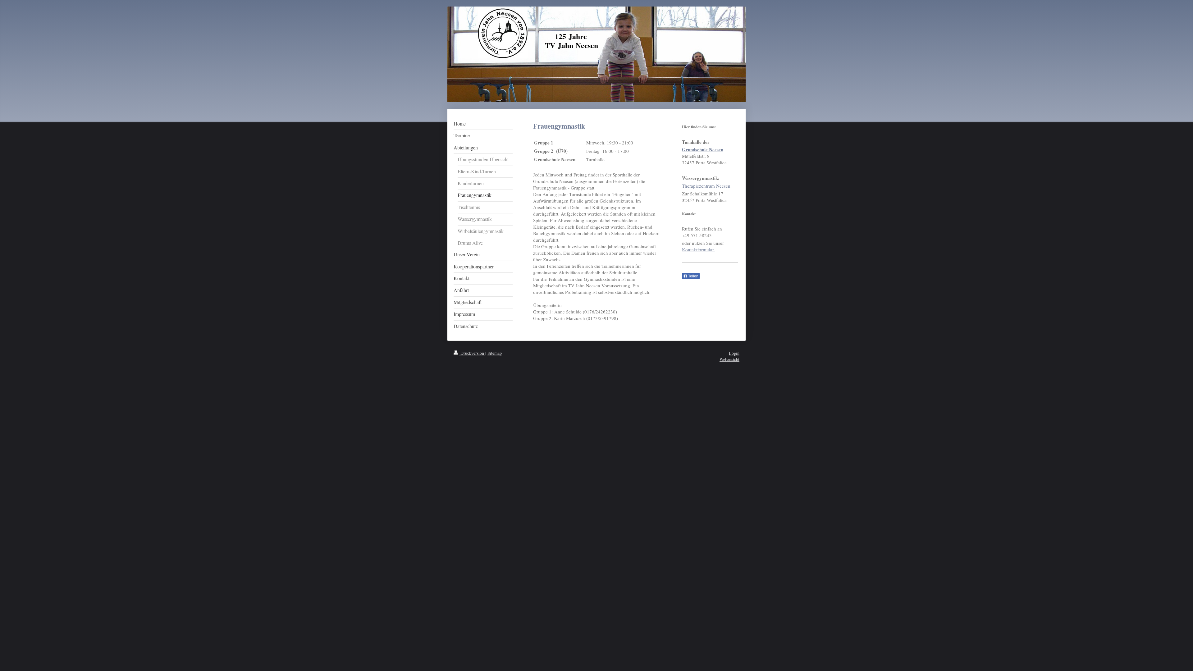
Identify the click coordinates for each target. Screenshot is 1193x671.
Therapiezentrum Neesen (706, 186)
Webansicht (729, 359)
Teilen (692, 276)
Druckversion (472, 353)
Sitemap (494, 353)
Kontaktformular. (698, 249)
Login (734, 353)
